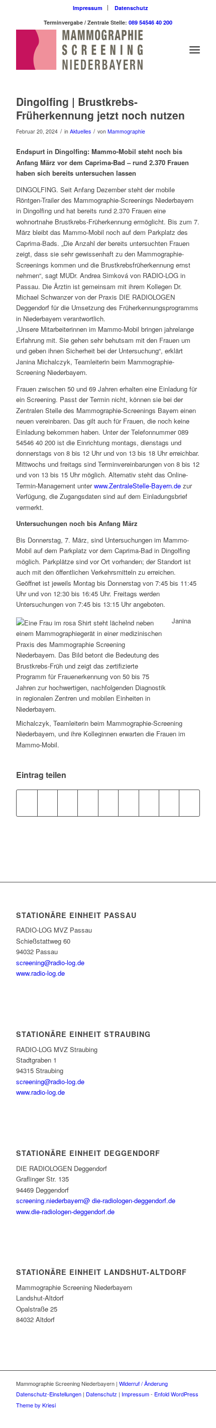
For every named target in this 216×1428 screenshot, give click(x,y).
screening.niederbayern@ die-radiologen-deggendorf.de (95, 1200)
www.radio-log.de (40, 973)
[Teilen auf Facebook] (27, 803)
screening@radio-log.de (50, 962)
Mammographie (126, 131)
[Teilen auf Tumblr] (128, 803)
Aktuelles (80, 131)
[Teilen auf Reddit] (169, 803)
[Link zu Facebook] (162, 1415)
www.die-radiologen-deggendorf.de (65, 1211)
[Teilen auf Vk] (149, 803)
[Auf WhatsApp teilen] (67, 803)
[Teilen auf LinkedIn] (108, 803)
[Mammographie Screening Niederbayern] (89, 50)
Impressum (87, 8)
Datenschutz (131, 8)
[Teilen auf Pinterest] (87, 803)
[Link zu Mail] (192, 1415)
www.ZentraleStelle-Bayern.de (137, 485)
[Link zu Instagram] (177, 1415)
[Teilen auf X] (47, 803)
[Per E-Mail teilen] (189, 803)
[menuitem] (88, 8)
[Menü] (194, 50)
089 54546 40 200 (150, 22)
